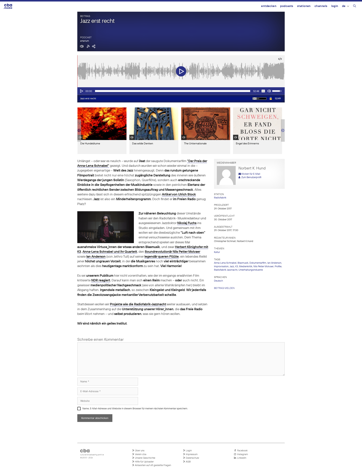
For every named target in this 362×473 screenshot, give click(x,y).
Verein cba (140, 454)
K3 (236, 266)
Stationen (304, 6)
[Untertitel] (263, 91)
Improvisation (221, 266)
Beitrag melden (224, 288)
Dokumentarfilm (257, 263)
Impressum (191, 454)
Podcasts (286, 6)
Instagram (242, 454)
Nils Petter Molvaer (263, 266)
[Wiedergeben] (81, 91)
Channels (320, 6)
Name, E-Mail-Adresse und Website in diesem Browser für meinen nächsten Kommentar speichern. (135, 408)
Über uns (139, 450)
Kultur (217, 252)
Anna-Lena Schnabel (225, 263)
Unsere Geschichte (144, 458)
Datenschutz (192, 458)
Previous (79, 130)
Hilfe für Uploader (144, 462)
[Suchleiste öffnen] (354, 7)
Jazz (232, 266)
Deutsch (218, 281)
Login (334, 6)
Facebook (242, 450)
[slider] (172, 91)
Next (283, 130)
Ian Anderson (274, 263)
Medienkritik (245, 266)
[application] (181, 91)
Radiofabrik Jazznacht (225, 270)
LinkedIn (241, 458)
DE (344, 6)
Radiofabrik (220, 198)
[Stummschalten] (269, 91)
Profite (278, 266)
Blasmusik (243, 263)
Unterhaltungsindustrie (251, 270)
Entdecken (268, 6)
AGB (188, 462)
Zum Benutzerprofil (250, 177)
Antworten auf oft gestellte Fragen (152, 465)
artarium (84, 41)
